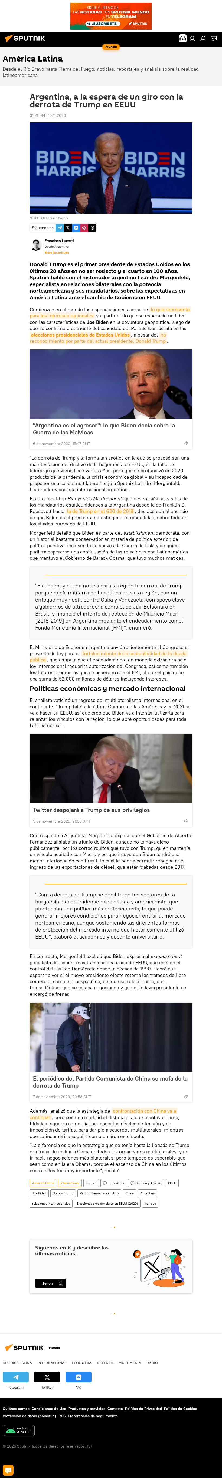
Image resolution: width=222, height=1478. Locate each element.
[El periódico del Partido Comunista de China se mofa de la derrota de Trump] (111, 1037)
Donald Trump (63, 1193)
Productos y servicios (86, 1408)
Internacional (69, 1183)
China (129, 1193)
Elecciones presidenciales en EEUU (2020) (107, 1203)
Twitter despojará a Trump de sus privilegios (91, 809)
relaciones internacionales (51, 1203)
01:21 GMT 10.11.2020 (48, 115)
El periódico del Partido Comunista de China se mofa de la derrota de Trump (110, 1082)
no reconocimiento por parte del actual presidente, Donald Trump (98, 338)
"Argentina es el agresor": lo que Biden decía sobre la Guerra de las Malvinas (104, 429)
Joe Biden (39, 1193)
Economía (82, 1362)
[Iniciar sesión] (192, 38)
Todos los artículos (57, 252)
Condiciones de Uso (49, 1408)
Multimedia (130, 1362)
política (91, 1183)
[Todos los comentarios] (8, 1470)
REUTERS (40, 218)
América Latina (43, 1183)
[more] (186, 443)
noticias (150, 1203)
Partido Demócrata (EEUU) (99, 1193)
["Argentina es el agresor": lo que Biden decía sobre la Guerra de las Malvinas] (111, 384)
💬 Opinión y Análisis (146, 1183)
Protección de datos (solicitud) (29, 1416)
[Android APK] (19, 1431)
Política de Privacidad (143, 1408)
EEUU (172, 1183)
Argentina (147, 1193)
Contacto (115, 1408)
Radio (152, 1362)
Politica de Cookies (180, 1408)
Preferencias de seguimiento (93, 1416)
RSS (62, 1416)
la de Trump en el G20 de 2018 (100, 511)
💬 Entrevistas (113, 1183)
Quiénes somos (16, 1408)
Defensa (105, 1362)
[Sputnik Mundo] (26, 42)
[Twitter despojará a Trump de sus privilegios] (111, 768)
